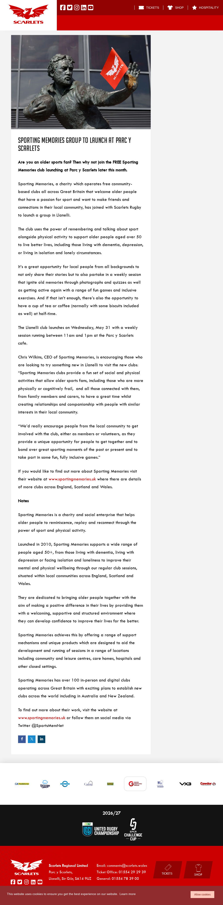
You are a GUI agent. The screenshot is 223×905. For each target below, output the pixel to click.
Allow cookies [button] (202, 894)
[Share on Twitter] (31, 739)
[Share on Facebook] (22, 739)
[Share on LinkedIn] (41, 739)
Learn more (128, 894)
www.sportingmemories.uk (72, 479)
